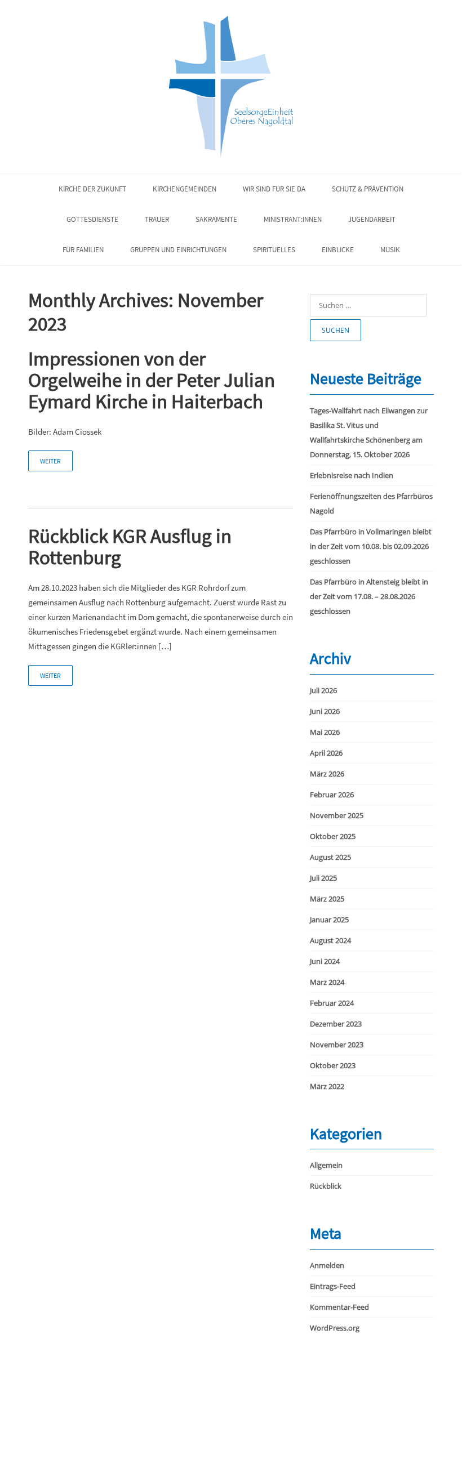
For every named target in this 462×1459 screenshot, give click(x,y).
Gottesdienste (92, 219)
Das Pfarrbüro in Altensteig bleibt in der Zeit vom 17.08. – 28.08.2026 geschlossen (369, 596)
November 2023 (336, 1044)
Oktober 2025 (333, 836)
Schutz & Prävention (367, 189)
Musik (390, 250)
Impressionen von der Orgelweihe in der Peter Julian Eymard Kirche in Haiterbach (151, 380)
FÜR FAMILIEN (83, 250)
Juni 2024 (325, 961)
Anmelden (327, 1265)
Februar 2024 (332, 1003)
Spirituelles (274, 250)
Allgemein (326, 1165)
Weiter (50, 461)
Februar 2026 (332, 794)
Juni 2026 (325, 711)
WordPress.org (334, 1328)
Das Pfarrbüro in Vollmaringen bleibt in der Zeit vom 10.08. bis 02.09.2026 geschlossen (371, 546)
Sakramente (216, 219)
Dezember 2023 (336, 1024)
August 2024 (330, 940)
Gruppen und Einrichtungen (178, 250)
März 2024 (327, 982)
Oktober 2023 (333, 1065)
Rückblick (325, 1186)
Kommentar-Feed (339, 1307)
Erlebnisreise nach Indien (351, 475)
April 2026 (326, 753)
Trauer (157, 219)
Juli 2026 (323, 690)
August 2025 (330, 857)
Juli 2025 (323, 878)
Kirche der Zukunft (92, 189)
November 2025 (336, 815)
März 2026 (327, 774)
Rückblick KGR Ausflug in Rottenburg (130, 547)
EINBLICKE (338, 250)
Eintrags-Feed (333, 1286)
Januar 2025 (329, 919)
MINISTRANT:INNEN (293, 219)
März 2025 (327, 899)
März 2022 (327, 1086)
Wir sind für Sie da (274, 189)
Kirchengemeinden (184, 189)
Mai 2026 (325, 732)
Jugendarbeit (372, 219)
